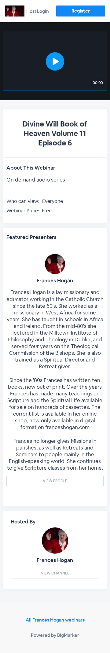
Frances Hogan (55, 280)
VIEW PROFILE (55, 481)
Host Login (37, 11)
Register (81, 11)
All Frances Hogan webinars (55, 620)
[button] (55, 61)
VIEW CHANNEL (55, 573)
